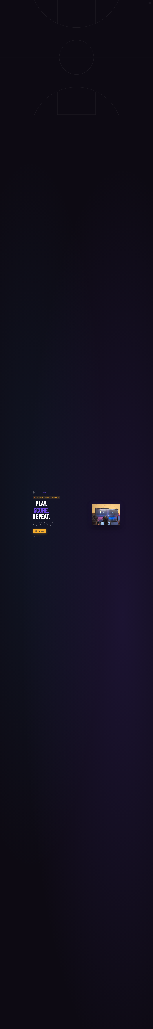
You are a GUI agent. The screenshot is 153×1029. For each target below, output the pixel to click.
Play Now (41, 531)
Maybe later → (36, 536)
